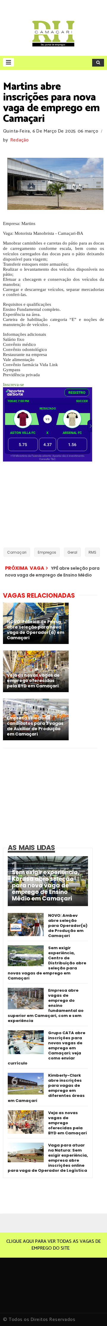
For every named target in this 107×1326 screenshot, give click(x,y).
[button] (8, 62)
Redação (19, 140)
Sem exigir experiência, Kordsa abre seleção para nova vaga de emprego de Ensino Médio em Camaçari (45, 885)
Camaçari (16, 552)
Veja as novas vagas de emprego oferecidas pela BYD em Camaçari (67, 1123)
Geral (72, 552)
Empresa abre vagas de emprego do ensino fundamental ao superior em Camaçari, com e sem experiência (46, 1005)
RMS (92, 552)
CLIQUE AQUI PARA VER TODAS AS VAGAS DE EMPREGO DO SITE (53, 1244)
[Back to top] (92, 1311)
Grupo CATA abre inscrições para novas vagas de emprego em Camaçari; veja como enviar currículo (46, 1048)
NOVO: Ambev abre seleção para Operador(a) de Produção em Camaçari (67, 925)
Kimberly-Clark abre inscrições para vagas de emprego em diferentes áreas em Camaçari (46, 1088)
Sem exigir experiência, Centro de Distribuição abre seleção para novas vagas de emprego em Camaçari (47, 963)
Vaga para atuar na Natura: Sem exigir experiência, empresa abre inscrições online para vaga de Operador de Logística (48, 1158)
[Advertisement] (40, 504)
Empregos (47, 552)
